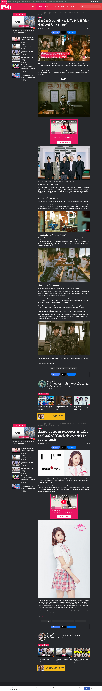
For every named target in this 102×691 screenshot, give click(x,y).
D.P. (53, 368)
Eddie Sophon (42, 28)
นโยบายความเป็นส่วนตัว (59, 688)
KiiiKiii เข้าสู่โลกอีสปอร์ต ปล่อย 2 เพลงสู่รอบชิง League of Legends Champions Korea (27, 59)
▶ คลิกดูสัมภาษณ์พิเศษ (64, 142)
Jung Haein (61, 368)
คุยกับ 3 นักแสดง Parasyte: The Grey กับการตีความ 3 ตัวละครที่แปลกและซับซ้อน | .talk (81, 408)
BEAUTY (61, 6)
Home (41, 13)
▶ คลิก (59, 416)
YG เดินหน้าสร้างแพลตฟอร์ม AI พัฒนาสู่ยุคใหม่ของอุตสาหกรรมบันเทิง (23, 31)
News (47, 13)
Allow (86, 688)
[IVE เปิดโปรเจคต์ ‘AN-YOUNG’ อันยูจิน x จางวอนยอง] (16, 52)
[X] (51, 388)
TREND (49, 6)
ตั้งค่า (21, 689)
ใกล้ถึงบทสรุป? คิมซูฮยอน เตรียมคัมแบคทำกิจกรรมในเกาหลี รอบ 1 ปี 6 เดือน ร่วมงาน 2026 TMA (27, 39)
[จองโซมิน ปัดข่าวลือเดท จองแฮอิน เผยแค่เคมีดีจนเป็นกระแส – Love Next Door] (64, 400)
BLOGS (54, 6)
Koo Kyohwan (72, 368)
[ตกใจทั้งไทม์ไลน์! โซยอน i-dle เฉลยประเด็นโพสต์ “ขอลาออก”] (16, 46)
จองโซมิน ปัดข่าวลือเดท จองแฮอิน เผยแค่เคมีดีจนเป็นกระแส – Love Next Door (63, 408)
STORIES (40, 6)
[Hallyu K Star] (6, 6)
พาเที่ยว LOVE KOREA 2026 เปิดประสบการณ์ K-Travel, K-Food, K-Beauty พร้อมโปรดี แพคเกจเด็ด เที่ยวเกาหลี (41, 1)
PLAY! (75, 6)
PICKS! (68, 6)
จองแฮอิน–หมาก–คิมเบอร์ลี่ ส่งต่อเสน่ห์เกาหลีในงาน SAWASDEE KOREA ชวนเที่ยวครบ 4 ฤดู (46, 408)
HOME (33, 6)
